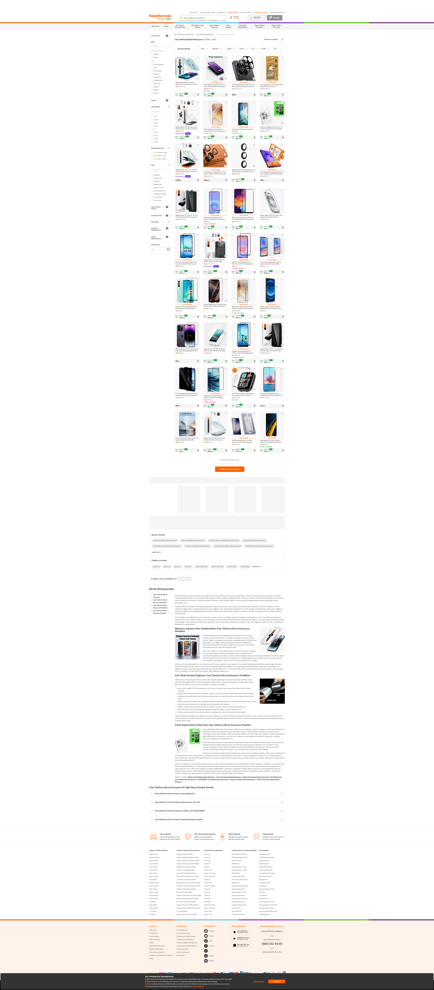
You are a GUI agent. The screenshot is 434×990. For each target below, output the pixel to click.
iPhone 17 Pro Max (209, 873)
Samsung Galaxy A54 (238, 914)
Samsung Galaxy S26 (238, 876)
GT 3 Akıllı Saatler (182, 911)
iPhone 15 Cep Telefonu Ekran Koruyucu (189, 908)
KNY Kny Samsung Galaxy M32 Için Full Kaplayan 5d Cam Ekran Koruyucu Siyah (243, 218)
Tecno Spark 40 (236, 911)
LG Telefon (152, 902)
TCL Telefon (153, 911)
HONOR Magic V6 (264, 914)
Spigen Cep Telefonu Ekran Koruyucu (201, 777)
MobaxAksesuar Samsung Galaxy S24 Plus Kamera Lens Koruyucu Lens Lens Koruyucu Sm (244, 171)
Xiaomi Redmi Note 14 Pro (239, 854)
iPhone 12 (207, 895)
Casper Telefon (153, 908)
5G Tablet (262, 892)
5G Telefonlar (263, 895)
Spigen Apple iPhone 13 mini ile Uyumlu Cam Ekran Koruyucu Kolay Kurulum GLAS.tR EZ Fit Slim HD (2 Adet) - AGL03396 (186, 83)
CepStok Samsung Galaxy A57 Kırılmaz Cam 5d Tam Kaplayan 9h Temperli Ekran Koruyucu (214, 218)
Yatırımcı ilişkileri (154, 936)
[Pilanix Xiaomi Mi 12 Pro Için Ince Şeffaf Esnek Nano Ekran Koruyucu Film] (272, 290)
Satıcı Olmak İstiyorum (183, 933)
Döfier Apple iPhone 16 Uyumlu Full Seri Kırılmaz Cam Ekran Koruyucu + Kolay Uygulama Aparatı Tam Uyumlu (215, 85)
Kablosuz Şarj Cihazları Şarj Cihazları (188, 857)
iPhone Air (207, 892)
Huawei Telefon (154, 864)
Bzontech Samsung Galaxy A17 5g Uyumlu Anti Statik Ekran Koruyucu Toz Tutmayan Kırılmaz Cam (186, 263)
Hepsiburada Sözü (264, 854)
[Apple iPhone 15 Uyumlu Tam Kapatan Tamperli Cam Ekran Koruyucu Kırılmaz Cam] (272, 201)
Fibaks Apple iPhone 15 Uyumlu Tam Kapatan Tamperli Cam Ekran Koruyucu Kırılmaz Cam (271, 216)
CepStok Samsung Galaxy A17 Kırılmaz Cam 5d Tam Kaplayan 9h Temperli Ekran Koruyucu (242, 352)
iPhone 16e (207, 902)
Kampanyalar (221, 12)
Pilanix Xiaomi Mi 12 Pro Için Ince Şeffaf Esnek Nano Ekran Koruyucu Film (270, 307)
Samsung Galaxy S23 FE (239, 892)
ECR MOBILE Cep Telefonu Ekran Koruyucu (213, 779)
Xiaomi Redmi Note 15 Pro (239, 857)
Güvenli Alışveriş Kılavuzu (157, 952)
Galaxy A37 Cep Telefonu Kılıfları (186, 873)
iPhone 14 (207, 879)
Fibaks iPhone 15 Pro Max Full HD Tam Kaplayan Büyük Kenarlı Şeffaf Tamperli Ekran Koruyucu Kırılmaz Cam (187, 439)
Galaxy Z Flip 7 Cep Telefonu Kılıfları (187, 905)
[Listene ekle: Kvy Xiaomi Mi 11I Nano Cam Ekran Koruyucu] (254, 102)
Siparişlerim (194, 12)
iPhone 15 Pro (208, 883)
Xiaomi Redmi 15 (237, 860)
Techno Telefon (154, 886)
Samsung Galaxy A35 (238, 902)
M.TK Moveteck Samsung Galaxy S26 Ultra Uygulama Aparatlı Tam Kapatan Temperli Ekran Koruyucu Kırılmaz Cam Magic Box (271, 173)
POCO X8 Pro (236, 873)
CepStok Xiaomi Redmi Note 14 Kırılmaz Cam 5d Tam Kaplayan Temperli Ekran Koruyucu (213, 397)
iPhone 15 (207, 864)
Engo (155, 67)
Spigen (156, 54)
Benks (156, 57)
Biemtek (156, 90)
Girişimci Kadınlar (232, 12)
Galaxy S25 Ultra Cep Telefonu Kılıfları (188, 864)
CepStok (156, 74)
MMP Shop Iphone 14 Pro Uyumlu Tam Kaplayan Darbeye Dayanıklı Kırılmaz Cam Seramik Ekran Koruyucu (187, 350)
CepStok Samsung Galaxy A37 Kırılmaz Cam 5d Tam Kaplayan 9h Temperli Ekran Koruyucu (242, 263)
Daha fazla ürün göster (230, 469)
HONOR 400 (235, 883)
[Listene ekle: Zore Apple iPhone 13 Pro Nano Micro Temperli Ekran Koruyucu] (282, 57)
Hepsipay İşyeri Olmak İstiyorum (186, 936)
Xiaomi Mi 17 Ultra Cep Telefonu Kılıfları (188, 886)
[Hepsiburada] (160, 16)
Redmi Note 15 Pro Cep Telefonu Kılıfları (188, 883)
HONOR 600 (235, 864)
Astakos (156, 86)
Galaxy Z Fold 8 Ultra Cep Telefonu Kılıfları (189, 895)
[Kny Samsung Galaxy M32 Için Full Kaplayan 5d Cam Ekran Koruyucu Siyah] (243, 201)
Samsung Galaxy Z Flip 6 (239, 867)
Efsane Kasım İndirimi (265, 867)
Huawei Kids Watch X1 (266, 870)
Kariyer (151, 943)
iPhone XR (207, 898)
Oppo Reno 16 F (264, 898)
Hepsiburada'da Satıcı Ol (277, 12)
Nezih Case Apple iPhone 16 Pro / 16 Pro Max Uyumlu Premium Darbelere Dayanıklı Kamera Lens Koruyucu (271, 128)
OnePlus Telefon (154, 883)
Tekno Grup (157, 77)
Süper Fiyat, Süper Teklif (207, 12)
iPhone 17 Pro (208, 870)
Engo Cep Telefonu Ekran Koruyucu (242, 779)
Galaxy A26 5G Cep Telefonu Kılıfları (187, 898)
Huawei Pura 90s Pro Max (239, 879)
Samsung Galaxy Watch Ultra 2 (268, 911)
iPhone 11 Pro (208, 914)
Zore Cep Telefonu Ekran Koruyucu (228, 777)
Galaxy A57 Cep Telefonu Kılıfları (186, 867)
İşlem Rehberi (181, 955)
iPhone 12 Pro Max (209, 886)
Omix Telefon (153, 905)
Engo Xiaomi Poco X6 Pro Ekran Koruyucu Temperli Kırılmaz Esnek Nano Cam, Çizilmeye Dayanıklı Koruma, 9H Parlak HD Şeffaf (270, 441)
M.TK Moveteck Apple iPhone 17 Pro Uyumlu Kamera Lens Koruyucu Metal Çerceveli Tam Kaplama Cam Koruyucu (215, 173)
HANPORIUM (158, 80)
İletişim (151, 958)
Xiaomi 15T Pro (236, 908)
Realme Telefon (154, 876)
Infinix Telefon (153, 889)
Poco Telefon (153, 870)
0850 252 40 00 (272, 943)
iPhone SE (207, 889)
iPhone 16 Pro (208, 911)
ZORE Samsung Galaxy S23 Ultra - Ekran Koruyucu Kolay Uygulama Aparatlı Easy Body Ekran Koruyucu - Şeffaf (243, 441)
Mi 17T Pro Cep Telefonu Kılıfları (186, 902)
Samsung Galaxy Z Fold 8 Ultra (268, 905)
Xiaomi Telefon (153, 860)
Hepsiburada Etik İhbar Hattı (272, 952)
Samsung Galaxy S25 (238, 895)
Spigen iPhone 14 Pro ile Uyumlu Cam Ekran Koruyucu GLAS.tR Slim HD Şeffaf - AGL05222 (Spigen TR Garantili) (271, 350)
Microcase (157, 83)
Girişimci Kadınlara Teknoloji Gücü (187, 943)
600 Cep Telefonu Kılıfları (184, 892)
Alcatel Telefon (153, 895)
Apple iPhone (153, 854)
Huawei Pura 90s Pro (265, 876)
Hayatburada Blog (182, 930)
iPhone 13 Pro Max (209, 905)
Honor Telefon (153, 867)
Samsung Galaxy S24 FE (239, 905)
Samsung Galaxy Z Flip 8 (266, 908)
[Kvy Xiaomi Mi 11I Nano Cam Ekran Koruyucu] (243, 113)
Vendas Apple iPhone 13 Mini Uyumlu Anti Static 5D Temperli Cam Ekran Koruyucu (215, 305)
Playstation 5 (263, 886)
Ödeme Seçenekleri (183, 949)
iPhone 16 (207, 860)
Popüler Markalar (264, 864)
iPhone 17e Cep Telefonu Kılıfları (186, 889)
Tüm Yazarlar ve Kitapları (266, 857)
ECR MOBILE (158, 71)
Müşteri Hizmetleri (246, 12)
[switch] (168, 35)
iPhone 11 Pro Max (209, 908)
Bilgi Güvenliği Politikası (156, 949)
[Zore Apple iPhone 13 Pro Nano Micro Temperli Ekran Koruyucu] (272, 68)
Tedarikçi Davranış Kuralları (185, 939)
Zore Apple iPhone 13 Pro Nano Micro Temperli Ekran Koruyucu (271, 85)
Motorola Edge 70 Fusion (266, 889)
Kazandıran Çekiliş (264, 883)
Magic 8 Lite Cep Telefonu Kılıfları (187, 914)
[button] (187, 94)
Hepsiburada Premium (261, 12)
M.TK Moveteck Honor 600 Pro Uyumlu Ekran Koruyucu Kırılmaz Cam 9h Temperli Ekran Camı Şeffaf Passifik (215, 130)
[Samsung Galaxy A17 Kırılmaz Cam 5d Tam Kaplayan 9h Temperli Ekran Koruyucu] (243, 335)
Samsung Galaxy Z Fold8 (239, 870)
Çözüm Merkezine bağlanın (272, 931)
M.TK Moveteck (159, 64)
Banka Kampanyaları (183, 952)
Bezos (156, 93)
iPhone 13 (207, 857)
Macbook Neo (263, 879)
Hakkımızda (152, 930)
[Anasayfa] (176, 34)
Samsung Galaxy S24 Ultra (240, 898)
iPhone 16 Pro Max (209, 876)
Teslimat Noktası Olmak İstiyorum (187, 946)
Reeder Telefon (153, 898)
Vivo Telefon (153, 879)
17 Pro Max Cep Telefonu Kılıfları (186, 879)
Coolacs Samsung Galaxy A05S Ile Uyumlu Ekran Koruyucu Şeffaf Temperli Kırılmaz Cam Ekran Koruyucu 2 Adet (270, 263)
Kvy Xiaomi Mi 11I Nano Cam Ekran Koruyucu (242, 130)
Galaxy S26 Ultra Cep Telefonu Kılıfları (188, 860)
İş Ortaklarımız (153, 933)
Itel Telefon (152, 914)
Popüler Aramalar (264, 860)
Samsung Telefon (154, 857)
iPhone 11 (207, 867)
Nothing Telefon (154, 892)
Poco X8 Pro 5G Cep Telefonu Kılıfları (188, 876)
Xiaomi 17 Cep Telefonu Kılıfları (186, 870)
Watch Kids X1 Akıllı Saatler (185, 854)
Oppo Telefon (153, 873)
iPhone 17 (207, 854)
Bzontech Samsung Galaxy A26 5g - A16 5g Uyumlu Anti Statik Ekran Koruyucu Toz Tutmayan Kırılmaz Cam (187, 307)
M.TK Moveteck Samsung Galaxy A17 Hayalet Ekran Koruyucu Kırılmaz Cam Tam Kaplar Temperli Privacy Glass (187, 394)
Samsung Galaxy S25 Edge (240, 886)
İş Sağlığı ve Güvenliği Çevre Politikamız (161, 955)
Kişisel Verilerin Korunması (157, 946)
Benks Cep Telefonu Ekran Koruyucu (256, 777)
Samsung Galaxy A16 (238, 889)
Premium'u (161, 19)
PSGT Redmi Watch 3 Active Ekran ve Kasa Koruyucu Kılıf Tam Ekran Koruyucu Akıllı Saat (243, 394)
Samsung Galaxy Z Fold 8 (266, 902)
